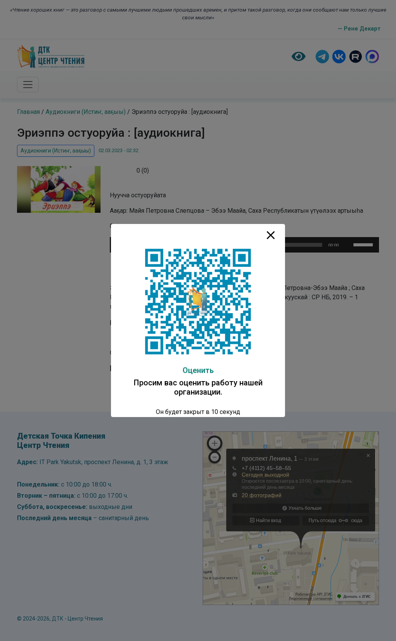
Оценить (198, 370)
